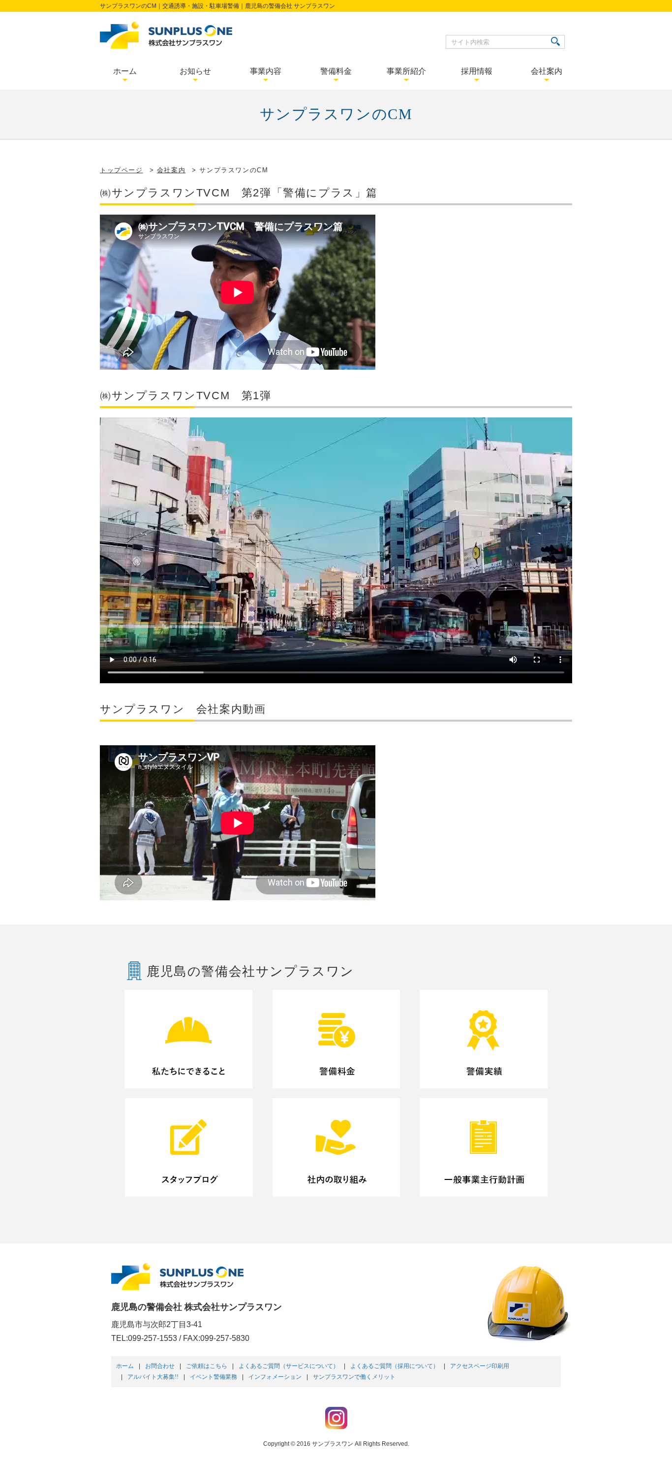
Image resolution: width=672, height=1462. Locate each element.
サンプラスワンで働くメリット (354, 1376)
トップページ (121, 170)
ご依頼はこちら (206, 1366)
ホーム (125, 1366)
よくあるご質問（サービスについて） (289, 1366)
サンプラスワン (332, 1443)
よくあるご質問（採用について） (394, 1366)
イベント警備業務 (213, 1376)
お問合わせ (160, 1366)
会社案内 (171, 170)
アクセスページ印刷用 (479, 1366)
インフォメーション (275, 1376)
